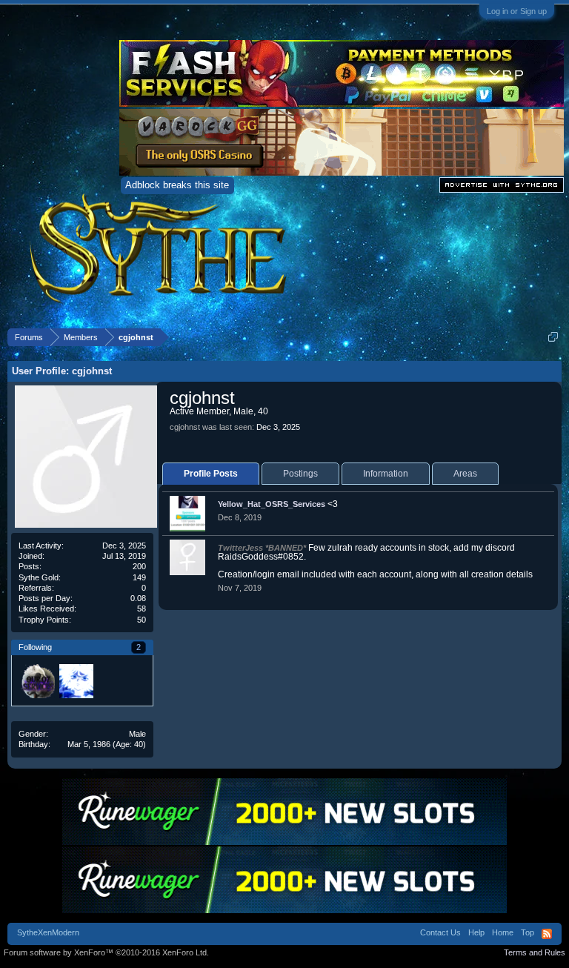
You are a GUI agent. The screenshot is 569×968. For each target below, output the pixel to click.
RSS (547, 934)
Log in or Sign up (517, 11)
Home (502, 932)
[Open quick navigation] (553, 337)
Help (476, 932)
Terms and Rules (534, 952)
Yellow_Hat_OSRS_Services (271, 504)
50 (141, 619)
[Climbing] (75, 680)
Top (527, 932)
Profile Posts (211, 473)
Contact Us (440, 932)
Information (385, 473)
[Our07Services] (37, 680)
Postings (300, 473)
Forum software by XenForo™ (106, 952)
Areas (465, 473)
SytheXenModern (48, 932)
